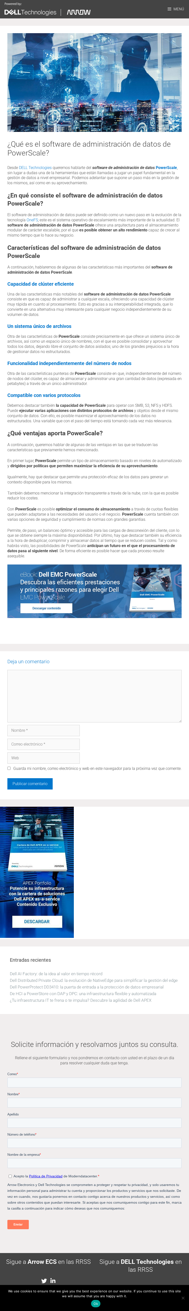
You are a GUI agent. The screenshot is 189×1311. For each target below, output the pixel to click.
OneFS (32, 220)
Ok (96, 1304)
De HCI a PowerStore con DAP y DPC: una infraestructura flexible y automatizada (83, 993)
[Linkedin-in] (53, 1281)
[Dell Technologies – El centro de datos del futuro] (48, 9)
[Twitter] (44, 1281)
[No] (182, 1298)
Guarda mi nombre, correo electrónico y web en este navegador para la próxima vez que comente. (97, 768)
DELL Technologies (35, 167)
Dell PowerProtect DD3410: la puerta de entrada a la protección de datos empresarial (87, 987)
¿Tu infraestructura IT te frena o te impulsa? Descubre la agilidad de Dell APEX (80, 1000)
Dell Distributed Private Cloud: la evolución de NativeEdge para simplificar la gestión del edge (94, 980)
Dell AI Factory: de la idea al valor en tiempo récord (56, 973)
